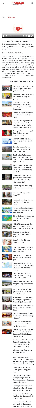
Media (4, 17)
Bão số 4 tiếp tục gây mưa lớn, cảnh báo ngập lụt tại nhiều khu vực (23, 218)
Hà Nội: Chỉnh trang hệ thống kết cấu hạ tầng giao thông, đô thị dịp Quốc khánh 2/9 (23, 300)
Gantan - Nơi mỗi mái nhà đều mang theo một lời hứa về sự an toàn (23, 284)
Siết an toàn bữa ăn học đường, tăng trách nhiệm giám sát (21, 234)
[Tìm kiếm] (32, 3)
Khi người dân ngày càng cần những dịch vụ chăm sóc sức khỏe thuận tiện (23, 210)
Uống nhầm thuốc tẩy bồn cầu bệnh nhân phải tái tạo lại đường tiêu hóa (23, 249)
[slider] (7, 36)
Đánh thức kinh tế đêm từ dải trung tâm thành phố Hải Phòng (23, 115)
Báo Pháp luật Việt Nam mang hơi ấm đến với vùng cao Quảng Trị (23, 96)
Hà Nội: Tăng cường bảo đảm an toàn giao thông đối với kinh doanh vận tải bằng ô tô (23, 226)
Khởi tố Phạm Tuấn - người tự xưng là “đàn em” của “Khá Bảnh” (23, 308)
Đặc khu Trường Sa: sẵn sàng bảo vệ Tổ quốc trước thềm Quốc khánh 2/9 (23, 88)
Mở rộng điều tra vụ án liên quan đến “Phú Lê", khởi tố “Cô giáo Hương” (22, 292)
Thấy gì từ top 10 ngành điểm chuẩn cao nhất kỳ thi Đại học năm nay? (23, 316)
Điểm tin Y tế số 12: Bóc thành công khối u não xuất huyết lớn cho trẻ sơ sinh (23, 324)
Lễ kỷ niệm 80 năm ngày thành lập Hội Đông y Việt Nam (22, 370)
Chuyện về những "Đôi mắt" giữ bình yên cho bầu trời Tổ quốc (23, 257)
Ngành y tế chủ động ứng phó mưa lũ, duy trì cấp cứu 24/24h (23, 202)
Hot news (11, 17)
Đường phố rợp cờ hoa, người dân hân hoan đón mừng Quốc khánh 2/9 (23, 133)
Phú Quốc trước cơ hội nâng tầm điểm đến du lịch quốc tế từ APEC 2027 (23, 396)
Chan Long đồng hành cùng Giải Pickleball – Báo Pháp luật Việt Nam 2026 (22, 275)
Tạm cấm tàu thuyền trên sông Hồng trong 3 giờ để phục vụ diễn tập (21, 149)
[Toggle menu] (4, 3)
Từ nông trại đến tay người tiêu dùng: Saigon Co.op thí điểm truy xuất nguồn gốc (22, 388)
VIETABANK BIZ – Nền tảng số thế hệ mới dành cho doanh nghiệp (23, 141)
